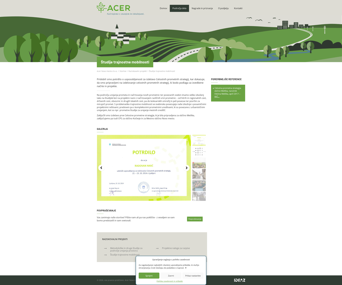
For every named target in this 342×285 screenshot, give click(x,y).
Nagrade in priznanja (202, 8)
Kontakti (238, 8)
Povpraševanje (194, 219)
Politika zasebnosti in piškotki (170, 281)
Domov (163, 8)
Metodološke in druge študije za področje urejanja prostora (126, 249)
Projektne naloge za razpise (176, 248)
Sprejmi (149, 275)
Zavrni (171, 275)
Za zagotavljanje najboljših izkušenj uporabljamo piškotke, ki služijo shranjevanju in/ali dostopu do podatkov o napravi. (169, 266)
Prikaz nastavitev (193, 275)
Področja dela (179, 8)
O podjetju (223, 8)
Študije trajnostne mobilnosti (125, 254)
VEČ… (216, 96)
